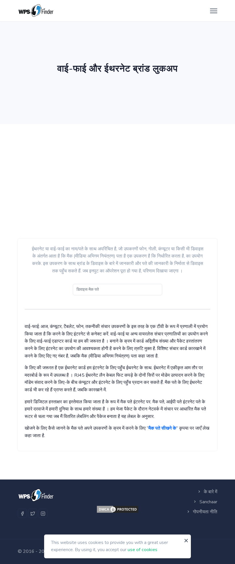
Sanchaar (207, 502)
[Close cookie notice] (186, 541)
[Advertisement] (117, 167)
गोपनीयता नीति (204, 512)
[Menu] (212, 11)
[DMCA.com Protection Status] (117, 509)
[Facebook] (22, 513)
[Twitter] (32, 513)
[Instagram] (43, 513)
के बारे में (210, 492)
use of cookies (142, 550)
